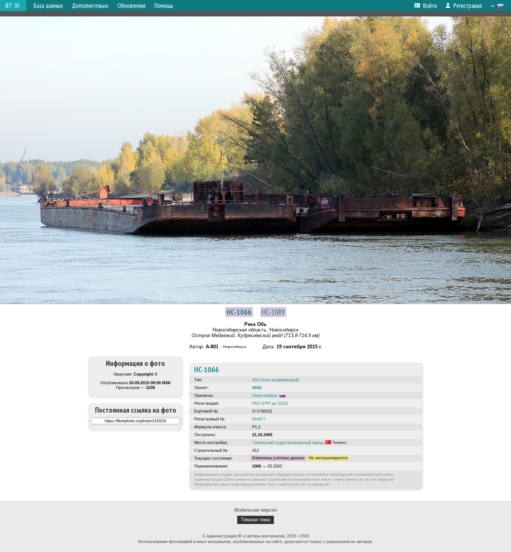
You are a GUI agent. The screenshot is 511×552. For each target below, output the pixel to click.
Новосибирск (264, 395)
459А (257, 387)
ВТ (9, 5)
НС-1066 (239, 312)
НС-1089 (273, 312)
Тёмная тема (255, 519)
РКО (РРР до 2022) (270, 403)
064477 (259, 419)
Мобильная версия (255, 510)
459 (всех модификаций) (275, 379)
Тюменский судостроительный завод (287, 442)
